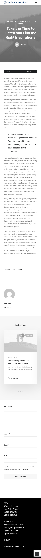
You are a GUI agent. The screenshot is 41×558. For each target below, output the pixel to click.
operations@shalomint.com (14, 546)
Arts (21, 335)
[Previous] (10, 492)
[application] (20, 71)
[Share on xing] (23, 275)
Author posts (7, 307)
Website (7, 456)
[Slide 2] (20, 391)
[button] (36, 2)
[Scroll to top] (37, 554)
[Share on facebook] (4, 275)
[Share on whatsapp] (18, 275)
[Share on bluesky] (20, 275)
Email (6, 445)
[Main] (20, 492)
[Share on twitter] (7, 275)
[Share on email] (26, 275)
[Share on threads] (10, 275)
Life (14, 269)
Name (7, 434)
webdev (23, 44)
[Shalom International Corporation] (16, 2)
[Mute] (33, 71)
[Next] (30, 492)
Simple (20, 269)
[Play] (5, 71)
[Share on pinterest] (12, 275)
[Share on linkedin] (15, 275)
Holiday (7, 269)
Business (10, 21)
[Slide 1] (18, 391)
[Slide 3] (23, 391)
